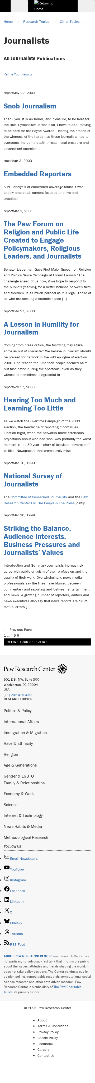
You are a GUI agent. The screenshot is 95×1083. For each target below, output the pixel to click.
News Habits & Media (23, 826)
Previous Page (18, 629)
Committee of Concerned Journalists (39, 497)
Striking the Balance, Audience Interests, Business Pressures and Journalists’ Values (42, 540)
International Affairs (21, 721)
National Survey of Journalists (33, 479)
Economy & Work (19, 793)
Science (10, 804)
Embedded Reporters (38, 173)
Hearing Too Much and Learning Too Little (40, 403)
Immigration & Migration (25, 732)
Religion (11, 754)
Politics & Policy (18, 710)
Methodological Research (26, 837)
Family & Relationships (24, 782)
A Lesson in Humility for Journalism (41, 328)
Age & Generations (20, 765)
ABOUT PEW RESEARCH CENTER (28, 956)
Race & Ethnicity (18, 743)
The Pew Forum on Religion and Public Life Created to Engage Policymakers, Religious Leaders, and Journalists (42, 239)
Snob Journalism (30, 105)
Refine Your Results (18, 74)
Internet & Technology (23, 815)
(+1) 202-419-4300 (19, 695)
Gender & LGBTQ (19, 776)
